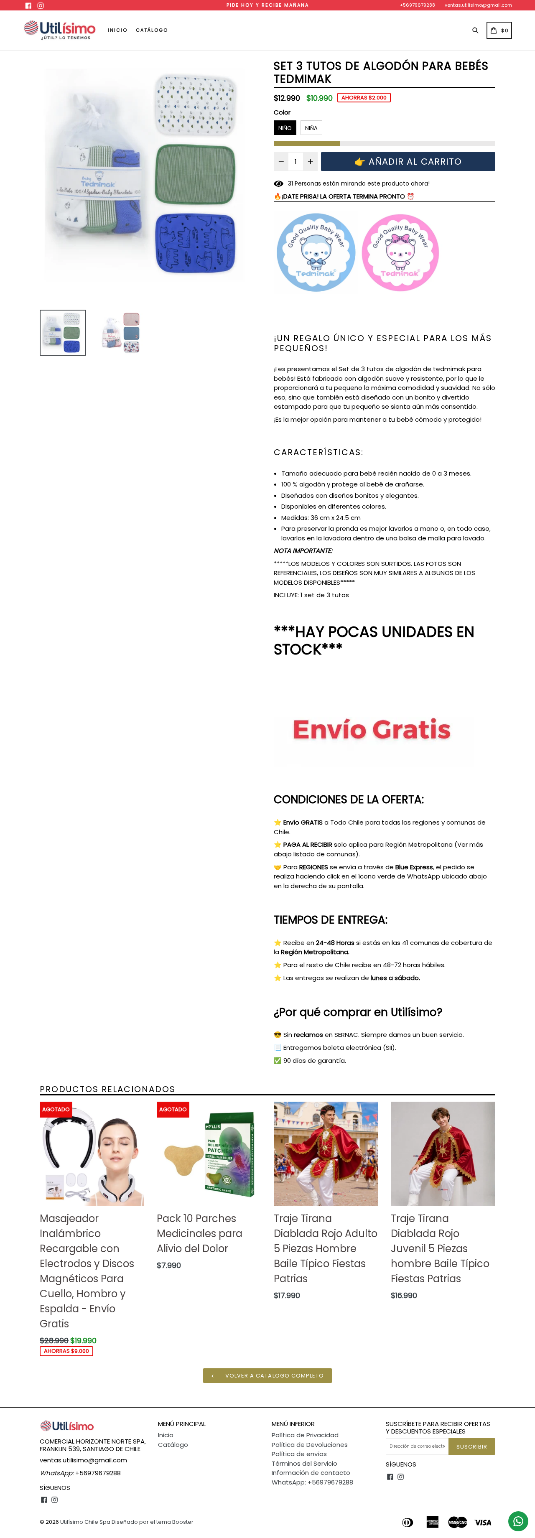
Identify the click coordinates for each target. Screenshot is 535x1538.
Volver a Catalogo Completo (274, 1376)
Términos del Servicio (304, 1463)
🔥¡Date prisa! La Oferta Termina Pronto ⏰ (344, 196)
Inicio (117, 30)
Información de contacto (311, 1472)
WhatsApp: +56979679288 (312, 1482)
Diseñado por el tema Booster (153, 1522)
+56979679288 (417, 5)
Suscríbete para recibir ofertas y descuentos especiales (438, 1427)
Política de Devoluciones (310, 1444)
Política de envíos (299, 1453)
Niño (285, 128)
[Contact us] (518, 1521)
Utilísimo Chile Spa (85, 1522)
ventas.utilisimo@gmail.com (478, 5)
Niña (311, 128)
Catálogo (152, 30)
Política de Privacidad (305, 1435)
